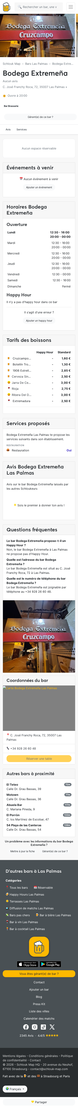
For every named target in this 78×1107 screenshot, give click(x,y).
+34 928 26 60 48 (22, 748)
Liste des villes (39, 1011)
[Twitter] (52, 1026)
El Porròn (13, 815)
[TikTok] (43, 1026)
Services (22, 129)
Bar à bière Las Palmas (55, 915)
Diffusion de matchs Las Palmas (31, 908)
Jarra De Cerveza (24, 382)
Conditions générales (43, 1056)
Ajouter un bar (39, 989)
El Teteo (12, 784)
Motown (12, 795)
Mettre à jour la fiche (22, 851)
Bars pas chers (19, 915)
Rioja (15, 388)
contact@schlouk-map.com (49, 1069)
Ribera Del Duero (23, 395)
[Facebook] (25, 1026)
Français (15, 1089)
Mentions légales (14, 1056)
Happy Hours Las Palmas (26, 894)
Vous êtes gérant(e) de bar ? (39, 974)
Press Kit (39, 1004)
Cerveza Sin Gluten (25, 376)
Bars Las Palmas (36, 63)
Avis (8, 129)
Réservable (45, 887)
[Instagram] (34, 1026)
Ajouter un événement (39, 187)
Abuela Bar (14, 805)
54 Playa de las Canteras (24, 825)
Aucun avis (10, 81)
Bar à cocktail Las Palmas (27, 929)
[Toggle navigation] (70, 7)
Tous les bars (18, 887)
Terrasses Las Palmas (24, 901)
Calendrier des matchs (39, 1018)
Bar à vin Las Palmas (23, 922)
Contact (39, 982)
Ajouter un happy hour (39, 320)
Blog (39, 997)
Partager (40, 1102)
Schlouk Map (11, 63)
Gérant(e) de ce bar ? (40, 116)
